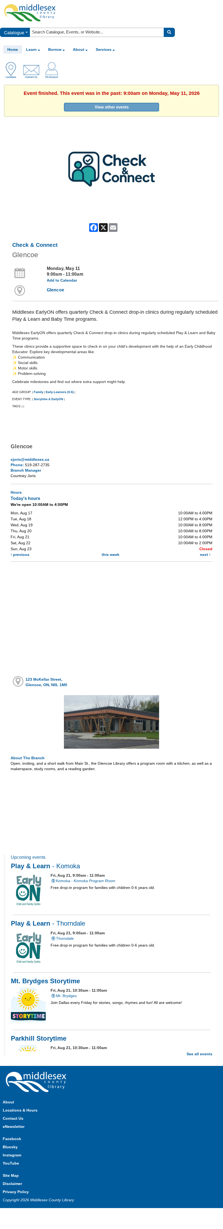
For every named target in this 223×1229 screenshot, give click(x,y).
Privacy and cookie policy (87, 1213)
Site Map (11, 1175)
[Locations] (13, 69)
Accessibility (123, 1213)
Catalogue (14, 32)
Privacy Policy (16, 1192)
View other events (112, 107)
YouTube (11, 1163)
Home (12, 49)
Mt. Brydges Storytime (45, 981)
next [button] (204, 554)
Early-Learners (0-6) (60, 392)
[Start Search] (169, 32)
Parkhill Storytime (38, 1038)
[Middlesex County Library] (37, 1081)
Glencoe (55, 290)
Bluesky (10, 1147)
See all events (199, 1054)
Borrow (55, 49)
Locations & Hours (20, 1110)
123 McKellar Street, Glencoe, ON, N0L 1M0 (46, 682)
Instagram (12, 1155)
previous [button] (20, 554)
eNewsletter (13, 1126)
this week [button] (110, 554)
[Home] (30, 12)
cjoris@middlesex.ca (30, 459)
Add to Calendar (62, 280)
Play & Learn (45, 866)
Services (104, 49)
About (79, 49)
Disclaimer (12, 1183)
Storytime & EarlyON (48, 399)
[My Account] (52, 69)
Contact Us (13, 1118)
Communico (147, 1213)
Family (38, 392)
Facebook (12, 1139)
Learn (32, 49)
